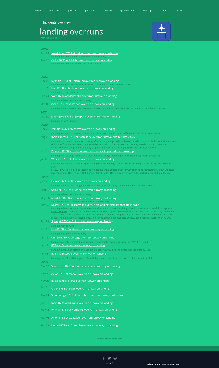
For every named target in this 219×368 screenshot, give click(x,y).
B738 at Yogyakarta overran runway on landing (80, 280)
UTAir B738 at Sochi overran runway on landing (80, 288)
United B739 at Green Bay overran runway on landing (84, 325)
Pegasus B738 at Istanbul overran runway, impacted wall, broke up (92, 151)
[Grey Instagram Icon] (115, 358)
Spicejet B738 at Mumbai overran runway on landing (83, 190)
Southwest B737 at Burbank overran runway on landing (85, 266)
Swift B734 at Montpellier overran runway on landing (84, 96)
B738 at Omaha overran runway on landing (78, 245)
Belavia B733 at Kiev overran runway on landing (80, 181)
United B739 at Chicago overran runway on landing (82, 237)
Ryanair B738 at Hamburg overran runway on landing (84, 309)
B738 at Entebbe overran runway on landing (78, 253)
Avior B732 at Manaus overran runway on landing (82, 274)
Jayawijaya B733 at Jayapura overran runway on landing (85, 116)
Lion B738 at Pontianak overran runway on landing (82, 229)
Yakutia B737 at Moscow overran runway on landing (83, 129)
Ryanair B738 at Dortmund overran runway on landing (85, 81)
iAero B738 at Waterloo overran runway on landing (82, 104)
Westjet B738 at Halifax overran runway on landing (82, 159)
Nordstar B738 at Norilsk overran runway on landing (83, 198)
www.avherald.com (113, 338)
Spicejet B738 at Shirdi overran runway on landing (82, 221)
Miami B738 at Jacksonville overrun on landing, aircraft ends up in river (95, 205)
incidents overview (57, 22)
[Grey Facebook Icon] (104, 358)
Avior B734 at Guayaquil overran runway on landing (83, 317)
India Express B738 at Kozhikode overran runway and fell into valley (93, 137)
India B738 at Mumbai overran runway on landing (82, 303)
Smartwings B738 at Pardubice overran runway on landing (87, 295)
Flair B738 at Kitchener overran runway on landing (82, 88)
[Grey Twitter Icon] (109, 358)
